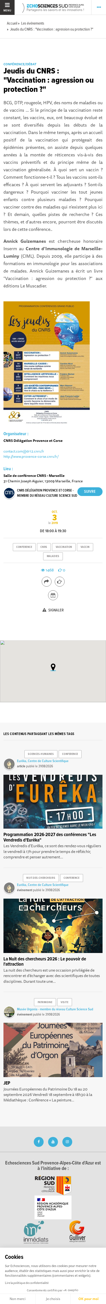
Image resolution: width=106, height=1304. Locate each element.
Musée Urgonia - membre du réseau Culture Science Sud (55, 1009)
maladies (53, 556)
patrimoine (45, 1002)
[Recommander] (60, 582)
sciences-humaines (41, 754)
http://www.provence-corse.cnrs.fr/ (31, 456)
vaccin (85, 547)
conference (24, 547)
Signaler (56, 610)
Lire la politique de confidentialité (27, 1282)
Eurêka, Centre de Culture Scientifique (43, 761)
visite (64, 1002)
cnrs (43, 547)
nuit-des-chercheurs (40, 878)
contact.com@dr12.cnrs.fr (23, 451)
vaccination (64, 547)
